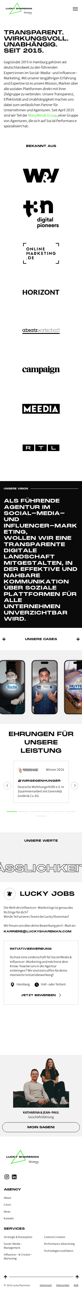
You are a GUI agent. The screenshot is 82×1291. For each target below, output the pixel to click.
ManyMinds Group (42, 115)
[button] (75, 9)
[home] (20, 9)
